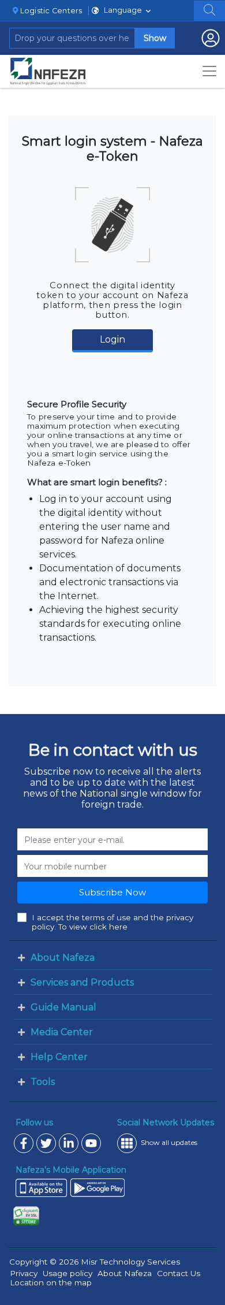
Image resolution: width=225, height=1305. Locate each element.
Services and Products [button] (82, 982)
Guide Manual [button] (63, 1007)
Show (155, 38)
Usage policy (67, 1273)
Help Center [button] (59, 1056)
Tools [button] (43, 1081)
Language (123, 10)
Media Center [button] (62, 1032)
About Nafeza (124, 1273)
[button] (209, 10)
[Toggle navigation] (209, 71)
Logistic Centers (50, 10)
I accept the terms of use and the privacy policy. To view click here (112, 922)
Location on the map (51, 1282)
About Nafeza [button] (63, 957)
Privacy (24, 1273)
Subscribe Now (112, 892)
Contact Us (178, 1273)
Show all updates (169, 1142)
